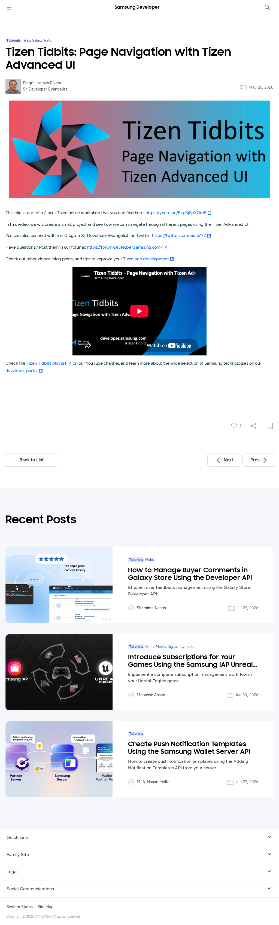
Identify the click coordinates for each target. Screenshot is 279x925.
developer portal (21, 370)
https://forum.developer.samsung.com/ (124, 247)
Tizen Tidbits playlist (46, 363)
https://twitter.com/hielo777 (179, 235)
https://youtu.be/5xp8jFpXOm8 (176, 212)
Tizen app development (146, 258)
